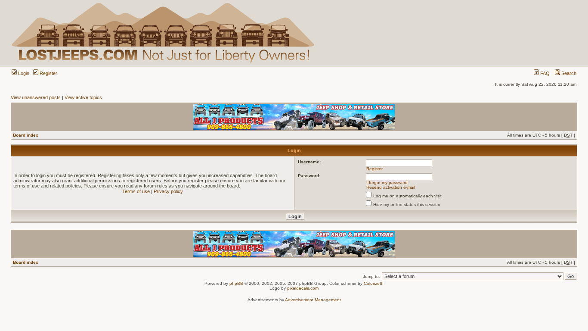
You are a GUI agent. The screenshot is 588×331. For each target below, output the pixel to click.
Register (47, 73)
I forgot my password (387, 182)
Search (568, 73)
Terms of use (136, 191)
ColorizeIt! (374, 283)
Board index (25, 135)
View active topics (83, 97)
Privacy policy (168, 191)
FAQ (544, 73)
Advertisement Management (313, 299)
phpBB (236, 283)
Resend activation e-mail (390, 187)
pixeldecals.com (303, 288)
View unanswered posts (36, 97)
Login (23, 73)
